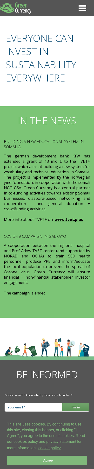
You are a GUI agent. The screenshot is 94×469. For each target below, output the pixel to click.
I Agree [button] (47, 460)
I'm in (76, 407)
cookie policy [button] (49, 448)
